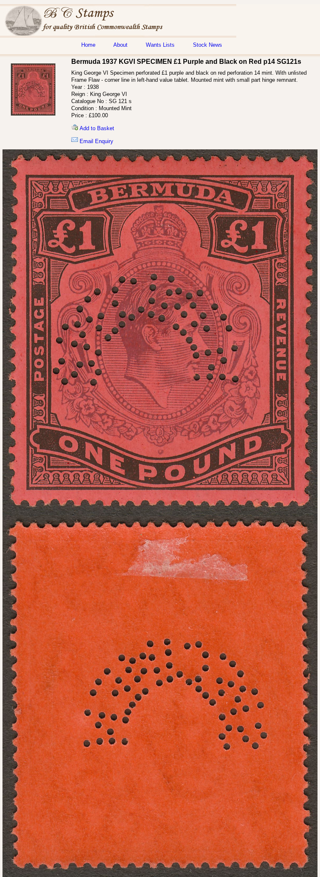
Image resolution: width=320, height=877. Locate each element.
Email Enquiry (95, 141)
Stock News (207, 45)
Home (88, 45)
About (120, 45)
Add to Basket (96, 128)
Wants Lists (160, 45)
